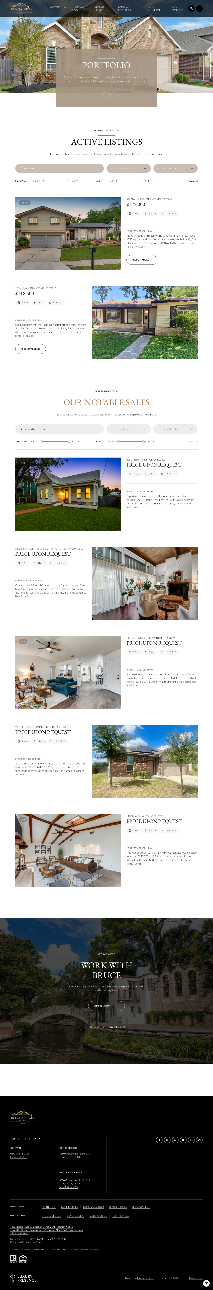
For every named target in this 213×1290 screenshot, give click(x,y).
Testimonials (120, 1215)
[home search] (191, 8)
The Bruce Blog (77, 8)
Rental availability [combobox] (167, 168)
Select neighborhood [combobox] (122, 168)
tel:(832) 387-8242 (68, 1186)
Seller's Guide (98, 1215)
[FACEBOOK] (159, 1140)
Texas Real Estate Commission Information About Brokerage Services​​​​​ (46, 1229)
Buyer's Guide (75, 1215)
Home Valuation (153, 8)
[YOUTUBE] (183, 1140)
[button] (106, 1006)
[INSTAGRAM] (167, 1140)
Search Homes (99, 8)
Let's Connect (177, 8)
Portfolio (49, 1206)
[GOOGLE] (191, 1140)
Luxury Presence (145, 1278)
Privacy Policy (196, 1278)
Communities (57, 6)
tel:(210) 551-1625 (19, 1153)
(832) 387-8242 (58, 1239)
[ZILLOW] (199, 1140)
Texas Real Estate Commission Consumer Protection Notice (41, 1226)
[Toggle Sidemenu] (199, 8)
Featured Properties (124, 8)
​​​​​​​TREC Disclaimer (19, 1232)
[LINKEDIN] (175, 1140)
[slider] (42, 181)
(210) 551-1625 (116, 1027)
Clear (191, 181)
